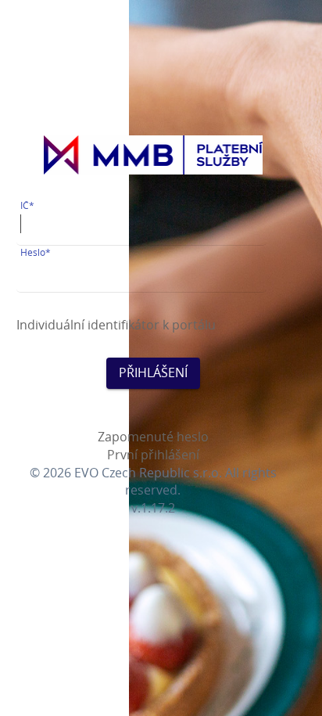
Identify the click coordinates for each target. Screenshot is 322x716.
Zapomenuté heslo (153, 436)
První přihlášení (153, 454)
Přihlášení (153, 372)
